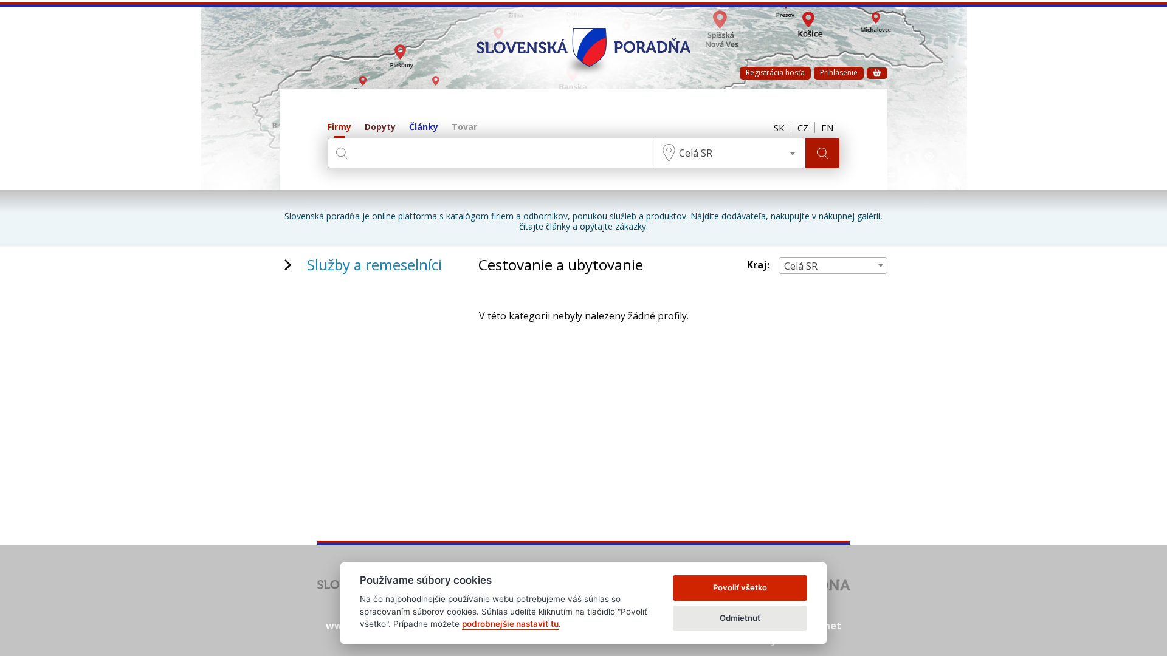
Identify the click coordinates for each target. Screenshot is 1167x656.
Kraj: (758, 265)
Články (423, 127)
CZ (802, 127)
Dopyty (380, 127)
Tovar (464, 127)
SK (779, 127)
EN (827, 127)
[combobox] (729, 153)
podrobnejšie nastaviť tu (510, 624)
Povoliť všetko (740, 587)
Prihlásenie (839, 72)
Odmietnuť (740, 618)
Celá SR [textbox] (695, 153)
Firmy (339, 127)
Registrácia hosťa (775, 72)
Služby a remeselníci (374, 265)
